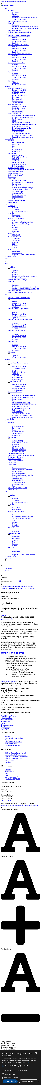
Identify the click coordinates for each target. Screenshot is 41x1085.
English (7, 570)
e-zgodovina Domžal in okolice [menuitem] (22, 222)
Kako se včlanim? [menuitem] (18, 142)
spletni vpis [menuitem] (16, 251)
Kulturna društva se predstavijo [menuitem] (22, 188)
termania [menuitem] (15, 246)
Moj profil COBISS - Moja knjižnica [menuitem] (23, 255)
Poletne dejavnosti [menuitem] (18, 110)
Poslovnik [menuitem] (15, 25)
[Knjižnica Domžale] (7, 5)
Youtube (30, 587)
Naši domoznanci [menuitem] (18, 130)
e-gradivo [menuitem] (11, 206)
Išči (20, 581)
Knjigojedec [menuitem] (16, 235)
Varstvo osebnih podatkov (13, 742)
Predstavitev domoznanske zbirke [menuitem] (23, 115)
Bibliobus (8, 762)
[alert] (20, 1067)
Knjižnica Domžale (7, 588)
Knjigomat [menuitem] (15, 159)
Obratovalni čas (10, 771)
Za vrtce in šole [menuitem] (17, 99)
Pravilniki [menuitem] (11, 23)
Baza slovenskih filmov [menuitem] (20, 211)
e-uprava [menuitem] (15, 242)
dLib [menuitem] (13, 226)
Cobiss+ (7, 775)
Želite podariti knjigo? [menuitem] (15, 175)
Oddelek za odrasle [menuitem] (14, 104)
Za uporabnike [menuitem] (9, 139)
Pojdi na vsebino (6, 2)
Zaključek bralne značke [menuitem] (20, 189)
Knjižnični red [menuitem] (16, 151)
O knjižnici (8, 736)
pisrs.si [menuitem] (14, 247)
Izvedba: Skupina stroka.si (29, 805)
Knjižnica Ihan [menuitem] (12, 72)
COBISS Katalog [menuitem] (17, 155)
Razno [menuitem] (14, 198)
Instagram (14, 587)
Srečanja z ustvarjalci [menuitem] (19, 195)
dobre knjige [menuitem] (16, 238)
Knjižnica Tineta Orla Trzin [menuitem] (16, 63)
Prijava (17, 805)
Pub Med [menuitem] (15, 227)
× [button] (39, 1052)
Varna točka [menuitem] (12, 177)
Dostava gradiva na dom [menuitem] (16, 171)
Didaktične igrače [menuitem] (18, 162)
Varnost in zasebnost (8, 805)
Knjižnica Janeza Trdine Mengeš (15, 753)
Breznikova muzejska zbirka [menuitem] (21, 128)
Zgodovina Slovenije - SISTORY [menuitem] (22, 135)
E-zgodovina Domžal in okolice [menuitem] (22, 117)
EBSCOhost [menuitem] (16, 215)
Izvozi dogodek (7, 619)
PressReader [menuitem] (16, 217)
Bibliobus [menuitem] (11, 81)
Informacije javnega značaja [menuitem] (17, 21)
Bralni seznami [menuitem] (13, 202)
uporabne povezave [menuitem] (15, 236)
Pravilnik (7, 740)
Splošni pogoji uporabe (12, 779)
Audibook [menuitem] (15, 208)
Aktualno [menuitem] (15, 37)
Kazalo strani (21, 2)
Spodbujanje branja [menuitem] (18, 92)
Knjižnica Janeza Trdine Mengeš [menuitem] (19, 36)
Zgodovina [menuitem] (15, 12)
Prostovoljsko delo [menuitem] (14, 173)
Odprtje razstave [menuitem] (17, 191)
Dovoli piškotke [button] (10, 1081)
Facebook (5, 587)
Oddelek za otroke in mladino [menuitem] (18, 88)
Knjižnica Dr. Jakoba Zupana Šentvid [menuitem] (20, 54)
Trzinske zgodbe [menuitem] (17, 132)
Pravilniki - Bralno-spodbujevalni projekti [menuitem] (25, 28)
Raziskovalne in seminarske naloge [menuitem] (24, 124)
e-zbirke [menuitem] (11, 213)
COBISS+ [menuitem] (8, 258)
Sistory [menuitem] (14, 229)
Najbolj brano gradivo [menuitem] (19, 164)
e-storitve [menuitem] (11, 249)
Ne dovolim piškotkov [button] (28, 1081)
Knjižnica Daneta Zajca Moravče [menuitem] (18, 45)
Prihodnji (14, 716)
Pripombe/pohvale (11, 743)
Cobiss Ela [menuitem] (15, 209)
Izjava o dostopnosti (11, 777)
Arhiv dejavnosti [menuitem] (17, 101)
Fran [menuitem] (13, 244)
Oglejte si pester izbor (8, 681)
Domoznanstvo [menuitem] (17, 184)
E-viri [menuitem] (6, 204)
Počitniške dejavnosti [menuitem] (19, 95)
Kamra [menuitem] (14, 121)
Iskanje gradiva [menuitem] (13, 153)
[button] (20, 1078)
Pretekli (3, 716)
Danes (8, 716)
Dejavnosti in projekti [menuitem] (19, 39)
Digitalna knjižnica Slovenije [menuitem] (21, 123)
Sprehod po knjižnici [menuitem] (19, 19)
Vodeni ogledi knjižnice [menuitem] (16, 168)
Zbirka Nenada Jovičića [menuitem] (20, 126)
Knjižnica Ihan (9, 760)
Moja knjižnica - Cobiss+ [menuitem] (20, 157)
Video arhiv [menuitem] (12, 179)
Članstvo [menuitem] (11, 141)
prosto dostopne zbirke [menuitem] (16, 218)
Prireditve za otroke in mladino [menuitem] (22, 182)
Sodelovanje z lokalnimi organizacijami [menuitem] (25, 18)
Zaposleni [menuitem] (15, 16)
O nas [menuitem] (6, 9)
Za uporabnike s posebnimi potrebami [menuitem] (21, 170)
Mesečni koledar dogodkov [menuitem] (17, 200)
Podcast (23, 587)
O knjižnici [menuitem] (11, 10)
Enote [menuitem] (6, 34)
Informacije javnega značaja (14, 738)
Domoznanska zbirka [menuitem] (15, 113)
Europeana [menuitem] (15, 231)
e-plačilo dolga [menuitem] (17, 150)
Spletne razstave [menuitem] (18, 119)
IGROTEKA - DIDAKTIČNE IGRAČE (12, 653)
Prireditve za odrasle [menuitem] (19, 180)
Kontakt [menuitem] (14, 14)
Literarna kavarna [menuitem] (17, 197)
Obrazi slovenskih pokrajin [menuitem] (21, 133)
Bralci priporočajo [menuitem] (18, 166)
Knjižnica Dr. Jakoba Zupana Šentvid (16, 757)
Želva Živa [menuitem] (15, 97)
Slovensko (8, 569)
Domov (14, 2)
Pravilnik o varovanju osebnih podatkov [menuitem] (25, 27)
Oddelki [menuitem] (7, 86)
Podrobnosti (29, 1062)
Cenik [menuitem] (14, 146)
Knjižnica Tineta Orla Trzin (13, 758)
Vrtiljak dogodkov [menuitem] (10, 256)
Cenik (6, 773)
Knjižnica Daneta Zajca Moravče (15, 755)
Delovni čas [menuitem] (16, 144)
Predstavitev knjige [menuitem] (18, 186)
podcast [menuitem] (11, 233)
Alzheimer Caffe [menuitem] (17, 193)
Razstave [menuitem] (15, 94)
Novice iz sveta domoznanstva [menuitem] (22, 137)
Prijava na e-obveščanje (12, 745)
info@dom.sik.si (7, 800)
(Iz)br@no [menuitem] (15, 161)
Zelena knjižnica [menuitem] (17, 103)
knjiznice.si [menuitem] (16, 240)
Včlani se (8, 770)
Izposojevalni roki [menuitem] (18, 148)
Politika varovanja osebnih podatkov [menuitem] (20, 32)
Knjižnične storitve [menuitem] (14, 30)
